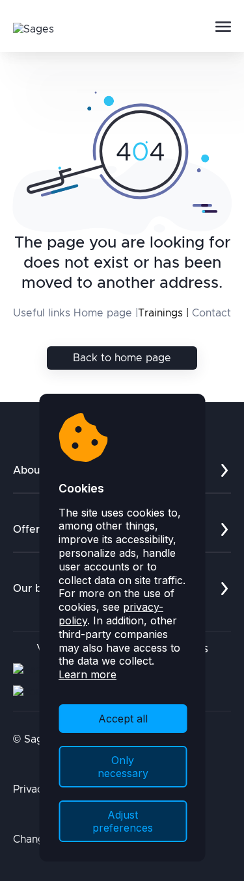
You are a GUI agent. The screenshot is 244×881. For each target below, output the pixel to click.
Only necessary (123, 767)
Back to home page (122, 358)
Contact (211, 313)
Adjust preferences (122, 821)
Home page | (106, 313)
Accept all (123, 718)
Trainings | (163, 313)
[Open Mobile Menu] (223, 27)
